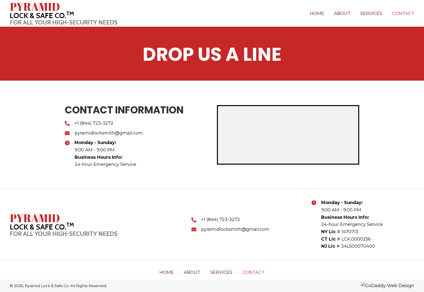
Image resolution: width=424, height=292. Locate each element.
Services (221, 272)
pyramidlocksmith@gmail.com (235, 229)
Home (166, 272)
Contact (253, 272)
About (192, 272)
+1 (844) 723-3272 (94, 123)
